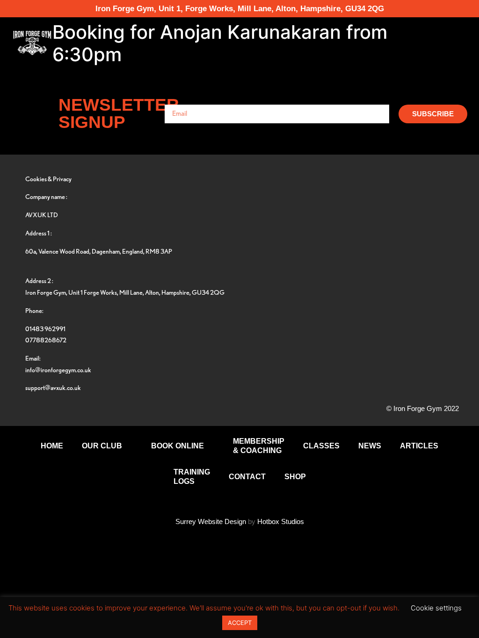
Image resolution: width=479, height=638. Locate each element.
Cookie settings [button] (436, 607)
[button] (439, 43)
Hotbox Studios (280, 521)
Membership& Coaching (258, 445)
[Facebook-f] (373, 196)
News (369, 446)
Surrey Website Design (210, 521)
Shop (295, 477)
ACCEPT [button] (240, 622)
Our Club (102, 446)
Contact (247, 477)
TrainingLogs (192, 476)
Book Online (177, 446)
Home (52, 446)
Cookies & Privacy (48, 179)
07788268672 (45, 340)
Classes (321, 446)
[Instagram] (431, 196)
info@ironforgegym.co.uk (58, 370)
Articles (419, 446)
